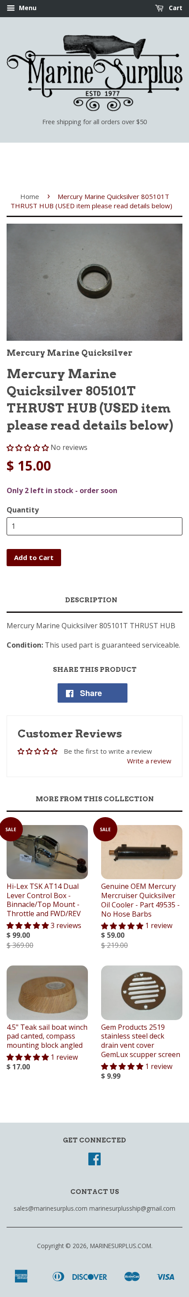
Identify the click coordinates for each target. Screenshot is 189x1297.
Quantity (23, 510)
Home (29, 196)
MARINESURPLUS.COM (120, 1246)
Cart (174, 8)
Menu (26, 8)
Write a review (149, 760)
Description (91, 600)
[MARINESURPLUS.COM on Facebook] (94, 1161)
